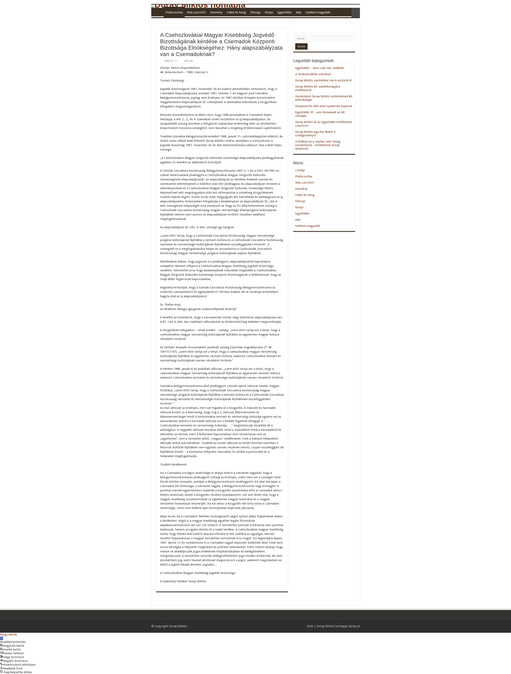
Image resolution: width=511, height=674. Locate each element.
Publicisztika (174, 12)
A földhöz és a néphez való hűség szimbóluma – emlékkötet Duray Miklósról (317, 145)
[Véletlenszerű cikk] (356, 12)
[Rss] (301, 626)
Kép (298, 12)
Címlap (158, 12)
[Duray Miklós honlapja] (255, 6)
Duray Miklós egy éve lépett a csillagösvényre (315, 133)
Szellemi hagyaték (318, 12)
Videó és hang (236, 12)
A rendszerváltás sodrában (313, 74)
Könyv (269, 12)
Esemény (216, 12)
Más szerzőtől (196, 12)
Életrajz (255, 12)
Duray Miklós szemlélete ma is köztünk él (323, 80)
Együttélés (284, 12)
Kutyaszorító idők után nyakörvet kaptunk (323, 106)
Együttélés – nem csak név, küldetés (319, 68)
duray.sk (354, 626)
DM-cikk (188, 60)
